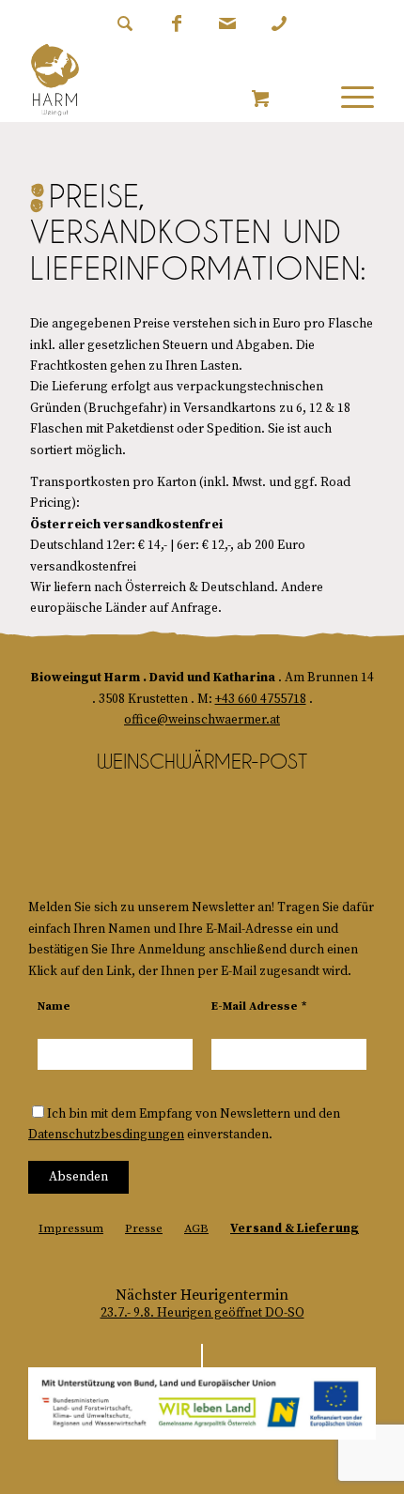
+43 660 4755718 (260, 700)
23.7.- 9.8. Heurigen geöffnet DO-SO (202, 1313)
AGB (196, 1228)
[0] (260, 99)
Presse (144, 1228)
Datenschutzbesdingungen (106, 1135)
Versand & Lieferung (294, 1228)
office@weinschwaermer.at (202, 720)
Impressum (71, 1228)
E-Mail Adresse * (258, 1006)
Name (54, 1006)
